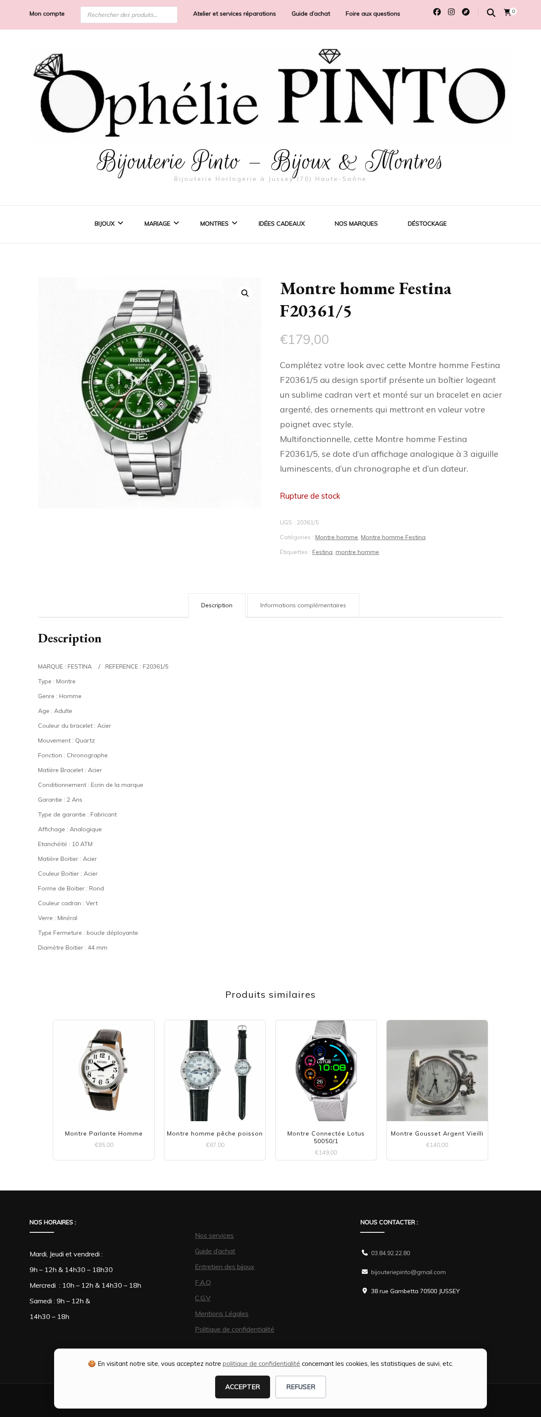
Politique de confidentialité (234, 1329)
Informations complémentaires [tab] (303, 605)
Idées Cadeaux (282, 223)
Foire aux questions (373, 13)
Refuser (300, 1387)
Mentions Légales (222, 1313)
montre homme (357, 552)
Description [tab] (216, 605)
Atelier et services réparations (234, 13)
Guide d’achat (311, 13)
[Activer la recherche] (491, 12)
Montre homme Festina (393, 537)
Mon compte (47, 13)
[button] (245, 293)
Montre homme (336, 537)
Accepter (242, 1387)
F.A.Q (203, 1282)
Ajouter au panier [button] (104, 1067)
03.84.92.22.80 (390, 1253)
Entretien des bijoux (224, 1266)
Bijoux (105, 223)
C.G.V (202, 1298)
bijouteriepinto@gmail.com (408, 1272)
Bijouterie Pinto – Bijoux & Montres (270, 161)
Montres (214, 223)
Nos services (214, 1235)
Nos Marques (356, 223)
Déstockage (427, 223)
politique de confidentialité (261, 1364)
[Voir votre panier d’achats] (507, 12)
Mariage (157, 223)
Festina (322, 552)
